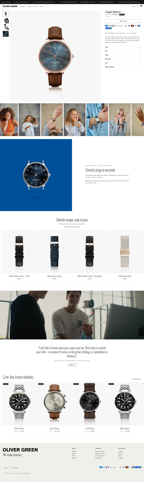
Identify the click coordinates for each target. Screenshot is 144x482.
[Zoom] (97, 13)
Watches (22, 6)
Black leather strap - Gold (19, 276)
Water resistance (109, 67)
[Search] (137, 6)
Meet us (36, 6)
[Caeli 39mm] (89, 404)
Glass (106, 55)
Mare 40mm (19, 428)
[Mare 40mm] (19, 404)
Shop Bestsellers (136, 379)
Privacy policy (98, 458)
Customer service (99, 451)
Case (106, 47)
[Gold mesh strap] (124, 251)
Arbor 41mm (54, 428)
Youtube (120, 453)
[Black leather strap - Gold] (19, 251)
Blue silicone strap (54, 276)
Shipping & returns (100, 453)
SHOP (74, 448)
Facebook (120, 458)
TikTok (120, 455)
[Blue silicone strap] (54, 251)
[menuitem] (23, 6)
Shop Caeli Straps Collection (72, 226)
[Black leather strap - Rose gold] (89, 251)
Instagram (120, 451)
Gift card (74, 458)
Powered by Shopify (26, 473)
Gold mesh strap (124, 276)
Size (106, 63)
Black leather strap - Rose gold (89, 276)
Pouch (73, 455)
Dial (106, 51)
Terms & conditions (100, 455)
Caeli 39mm (89, 428)
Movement (108, 59)
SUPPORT (98, 448)
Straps (29, 6)
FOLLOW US (121, 448)
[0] (140, 6)
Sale (41, 6)
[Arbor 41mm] (54, 404)
